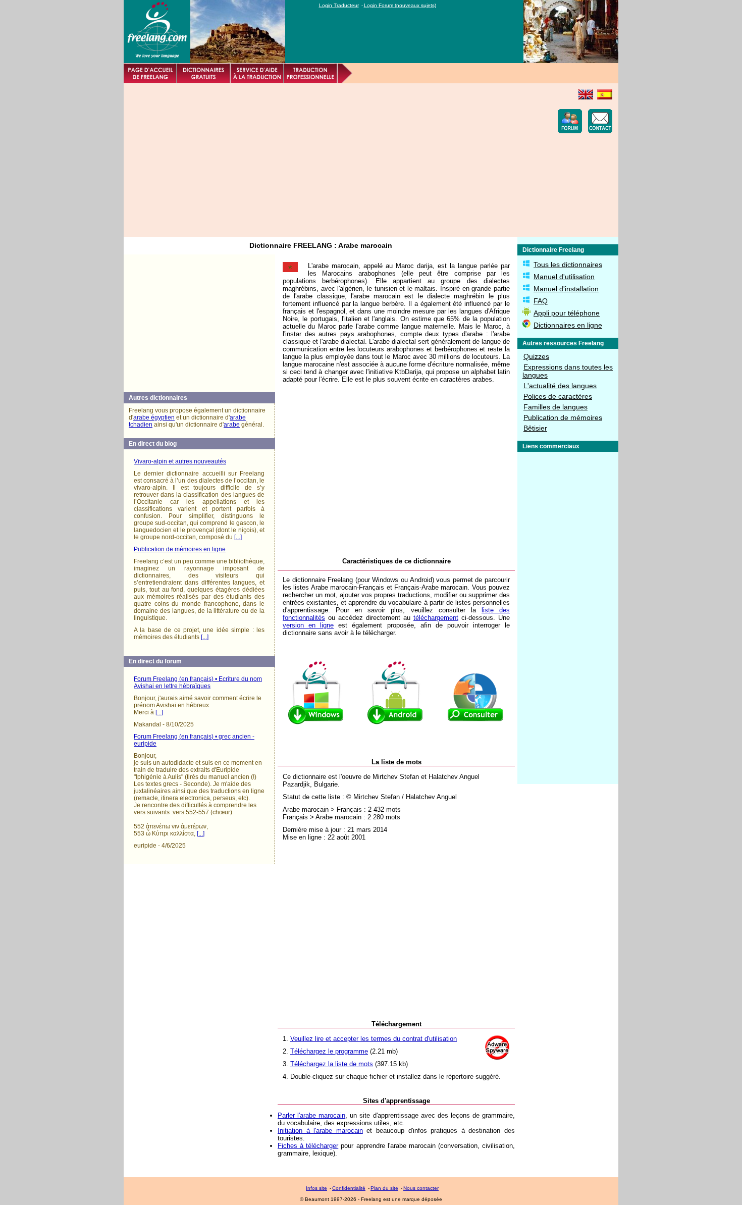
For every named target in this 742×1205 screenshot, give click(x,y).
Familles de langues (555, 407)
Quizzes (536, 356)
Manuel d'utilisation (564, 277)
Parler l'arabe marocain (311, 1115)
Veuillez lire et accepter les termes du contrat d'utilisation (373, 1038)
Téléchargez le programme (329, 1051)
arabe (232, 424)
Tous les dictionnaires (568, 264)
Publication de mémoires (562, 417)
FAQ (541, 301)
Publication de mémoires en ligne (180, 549)
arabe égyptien (154, 417)
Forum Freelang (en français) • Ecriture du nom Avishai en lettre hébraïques (198, 682)
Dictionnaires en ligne (568, 325)
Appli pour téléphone (567, 313)
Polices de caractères (557, 396)
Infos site (316, 1188)
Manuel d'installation (566, 289)
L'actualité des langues (560, 386)
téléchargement (435, 617)
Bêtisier (535, 428)
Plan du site (384, 1188)
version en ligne (308, 625)
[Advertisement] (313, 160)
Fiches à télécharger (308, 1145)
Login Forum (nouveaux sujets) (400, 5)
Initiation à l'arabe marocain (320, 1130)
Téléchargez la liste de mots (331, 1064)
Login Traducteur (339, 5)
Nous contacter (421, 1188)
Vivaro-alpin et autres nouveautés (180, 461)
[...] (238, 537)
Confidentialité (348, 1188)
